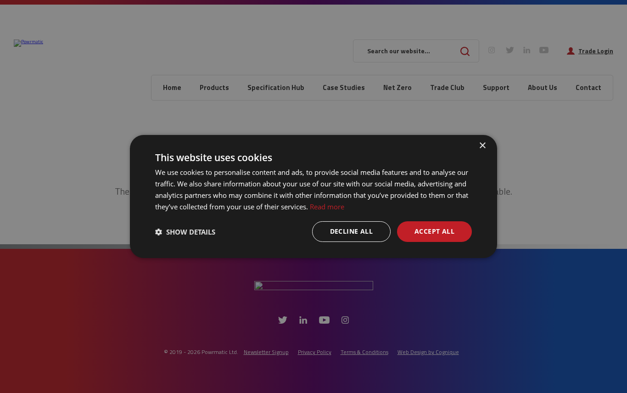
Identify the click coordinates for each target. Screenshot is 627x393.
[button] (185, 232)
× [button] (482, 145)
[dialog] (313, 196)
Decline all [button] (351, 231)
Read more (327, 206)
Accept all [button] (434, 231)
